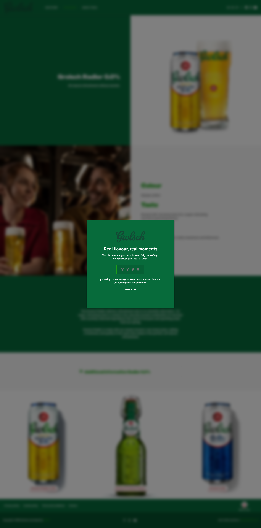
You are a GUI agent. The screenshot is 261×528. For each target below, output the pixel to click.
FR (135, 289)
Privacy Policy (139, 282)
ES (130, 289)
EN (126, 289)
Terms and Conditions (147, 279)
